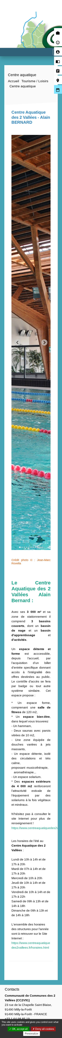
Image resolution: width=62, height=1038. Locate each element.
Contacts (12, 989)
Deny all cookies (44, 1029)
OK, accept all (19, 1029)
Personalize (31, 1033)
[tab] (20, 547)
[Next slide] (44, 342)
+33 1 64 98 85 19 (17, 1018)
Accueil (13, 81)
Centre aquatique (23, 86)
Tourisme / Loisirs (34, 81)
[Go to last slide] (18, 342)
